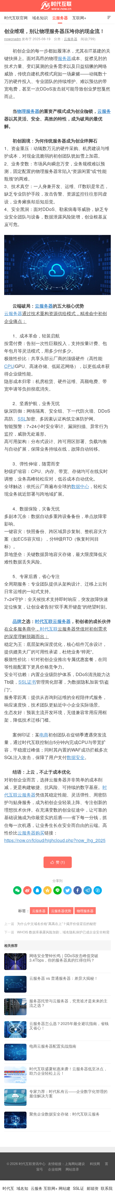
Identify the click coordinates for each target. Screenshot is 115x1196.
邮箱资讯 (93, 1190)
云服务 (104, 111)
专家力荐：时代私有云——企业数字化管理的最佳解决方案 (68, 1093)
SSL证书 (27, 682)
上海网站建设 (75, 1163)
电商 (43, 734)
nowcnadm (12, 38)
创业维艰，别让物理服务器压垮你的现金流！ (54, 31)
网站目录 (72, 1169)
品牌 (17, 621)
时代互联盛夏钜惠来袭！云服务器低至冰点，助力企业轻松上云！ (68, 1071)
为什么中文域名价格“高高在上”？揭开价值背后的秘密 (56, 923)
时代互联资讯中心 (57, 6)
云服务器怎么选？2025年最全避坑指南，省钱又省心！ (69, 1026)
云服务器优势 (61, 910)
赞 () (58, 862)
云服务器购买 (31, 832)
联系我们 (106, 1190)
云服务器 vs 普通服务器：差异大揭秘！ (63, 978)
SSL (22, 418)
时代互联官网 (16, 17)
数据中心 (80, 486)
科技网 (95, 1163)
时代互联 (49, 629)
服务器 (64, 58)
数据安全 (76, 757)
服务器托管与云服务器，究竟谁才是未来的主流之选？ (68, 1003)
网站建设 (64, 1190)
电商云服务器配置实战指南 (52, 1046)
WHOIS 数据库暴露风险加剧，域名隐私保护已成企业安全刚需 (63, 931)
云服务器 (60, 17)
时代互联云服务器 (53, 621)
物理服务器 (28, 111)
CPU (9, 366)
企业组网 (54, 1169)
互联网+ (79, 17)
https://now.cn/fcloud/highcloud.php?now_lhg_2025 (55, 840)
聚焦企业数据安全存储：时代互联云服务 (64, 1114)
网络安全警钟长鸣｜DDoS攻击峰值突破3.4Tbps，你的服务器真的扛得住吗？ (63, 958)
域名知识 (40, 17)
